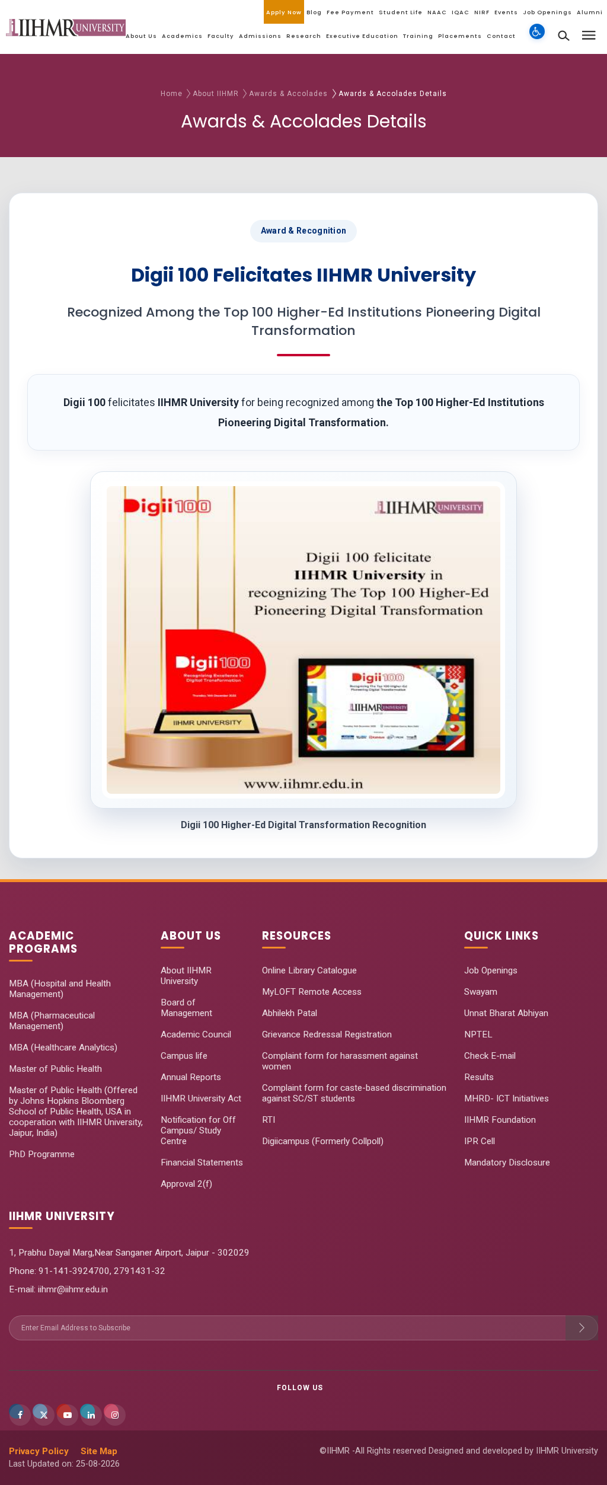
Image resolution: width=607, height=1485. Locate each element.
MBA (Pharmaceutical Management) (52, 1020)
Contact (501, 36)
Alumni (590, 12)
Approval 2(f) (186, 1184)
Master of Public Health (55, 1069)
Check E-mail (490, 1055)
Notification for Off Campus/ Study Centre (198, 1130)
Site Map (99, 1451)
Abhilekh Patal (289, 1013)
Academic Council (196, 1034)
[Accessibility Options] (537, 39)
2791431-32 (139, 1271)
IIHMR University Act (201, 1098)
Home (172, 94)
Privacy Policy (39, 1451)
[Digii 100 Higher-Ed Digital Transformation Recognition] (303, 640)
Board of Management (186, 1007)
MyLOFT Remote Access (312, 991)
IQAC (460, 12)
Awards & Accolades (289, 94)
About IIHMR (216, 94)
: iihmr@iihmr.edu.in (71, 1289)
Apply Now (284, 12)
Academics (182, 36)
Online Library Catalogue (309, 970)
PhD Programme (42, 1154)
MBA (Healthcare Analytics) (63, 1047)
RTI (268, 1119)
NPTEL (478, 1034)
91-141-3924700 (73, 1271)
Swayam (480, 991)
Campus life (184, 1055)
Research (303, 36)
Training (418, 36)
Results (479, 1077)
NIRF (482, 12)
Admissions (260, 36)
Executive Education (362, 36)
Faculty (220, 36)
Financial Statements (202, 1162)
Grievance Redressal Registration (327, 1034)
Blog (314, 12)
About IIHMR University (186, 975)
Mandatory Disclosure (507, 1162)
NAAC (437, 12)
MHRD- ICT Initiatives (506, 1098)
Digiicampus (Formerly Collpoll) (323, 1141)
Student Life (401, 12)
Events (506, 12)
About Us (141, 36)
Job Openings (547, 12)
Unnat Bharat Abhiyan (506, 1013)
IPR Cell (479, 1141)
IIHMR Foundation (500, 1119)
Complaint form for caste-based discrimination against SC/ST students (354, 1093)
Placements (460, 36)
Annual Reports (191, 1077)
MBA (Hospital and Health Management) (60, 988)
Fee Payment (350, 12)
